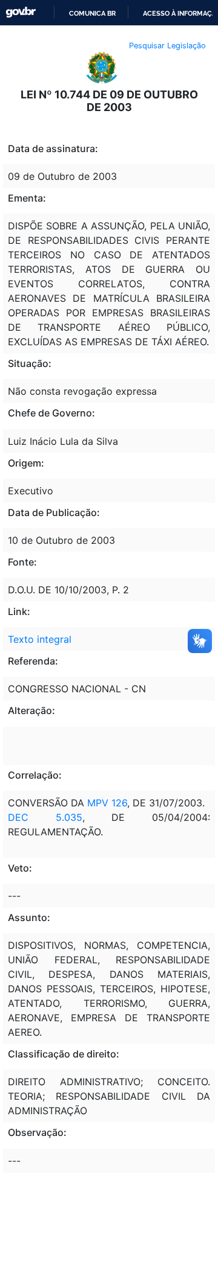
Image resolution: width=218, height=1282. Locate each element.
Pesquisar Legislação (167, 45)
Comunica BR (92, 13)
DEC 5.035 (45, 817)
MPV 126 (107, 803)
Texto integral (39, 639)
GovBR (20, 12)
